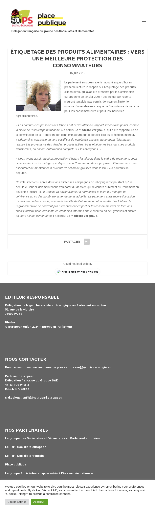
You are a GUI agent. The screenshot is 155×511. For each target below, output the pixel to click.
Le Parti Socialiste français (24, 455)
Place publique (15, 464)
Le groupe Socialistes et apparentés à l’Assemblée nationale (49, 473)
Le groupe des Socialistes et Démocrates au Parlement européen (52, 438)
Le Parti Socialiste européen (25, 447)
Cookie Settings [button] (16, 501)
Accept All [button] (39, 501)
